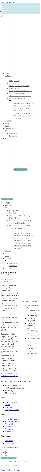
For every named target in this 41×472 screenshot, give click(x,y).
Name (3, 452)
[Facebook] (1, 6)
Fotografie (13, 83)
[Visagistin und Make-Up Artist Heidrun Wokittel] (7, 68)
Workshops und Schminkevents (20, 96)
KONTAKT (8, 138)
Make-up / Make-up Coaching (19, 86)
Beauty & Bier (14, 81)
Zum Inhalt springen (8, 2)
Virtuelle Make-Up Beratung (23, 103)
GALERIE (8, 121)
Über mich (13, 133)
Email (3, 455)
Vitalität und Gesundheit (17, 93)
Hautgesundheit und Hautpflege (20, 91)
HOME (7, 73)
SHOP (7, 123)
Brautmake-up (14, 88)
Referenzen (13, 136)
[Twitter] (2, 9)
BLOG (7, 126)
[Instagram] (2, 11)
